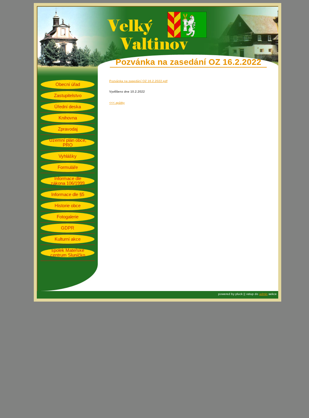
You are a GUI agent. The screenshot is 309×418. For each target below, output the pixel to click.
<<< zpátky (117, 102)
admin (263, 294)
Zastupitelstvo (67, 95)
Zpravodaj (68, 129)
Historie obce (68, 205)
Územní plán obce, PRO (67, 142)
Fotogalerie (67, 216)
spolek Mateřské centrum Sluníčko (67, 253)
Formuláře (68, 167)
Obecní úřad (68, 84)
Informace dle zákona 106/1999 (67, 181)
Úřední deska (67, 106)
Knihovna (68, 118)
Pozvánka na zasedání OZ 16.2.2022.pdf (138, 81)
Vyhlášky (68, 156)
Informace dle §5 (67, 194)
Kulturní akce (68, 239)
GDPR (67, 228)
